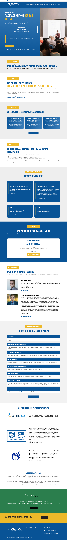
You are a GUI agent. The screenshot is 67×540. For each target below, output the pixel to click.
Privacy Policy (47, 533)
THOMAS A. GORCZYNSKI (27, 316)
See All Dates (20, 46)
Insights (48, 4)
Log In (41, 0)
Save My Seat (33, 132)
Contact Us (57, 4)
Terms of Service (54, 533)
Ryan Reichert (25, 290)
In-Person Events (29, 4)
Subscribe (45, 517)
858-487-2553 (25, 0)
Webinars (37, 4)
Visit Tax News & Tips (33, 507)
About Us (52, 4)
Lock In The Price (33, 254)
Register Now (10, 46)
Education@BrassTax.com (53, 484)
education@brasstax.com (14, 0)
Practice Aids (42, 4)
